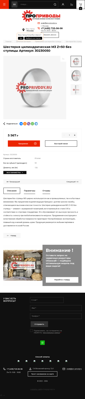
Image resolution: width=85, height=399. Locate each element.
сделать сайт (36, 389)
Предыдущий (14, 182)
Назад (13, 235)
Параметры (29, 191)
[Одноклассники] (25, 123)
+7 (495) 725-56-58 (52, 28)
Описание (12, 191)
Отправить (39, 324)
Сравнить (63, 59)
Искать (55, 4)
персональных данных (51, 333)
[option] (34, 87)
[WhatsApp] (32, 123)
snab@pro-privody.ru (49, 23)
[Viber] (28, 123)
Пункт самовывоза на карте (42, 374)
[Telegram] (36, 123)
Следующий (71, 182)
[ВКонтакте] (21, 123)
